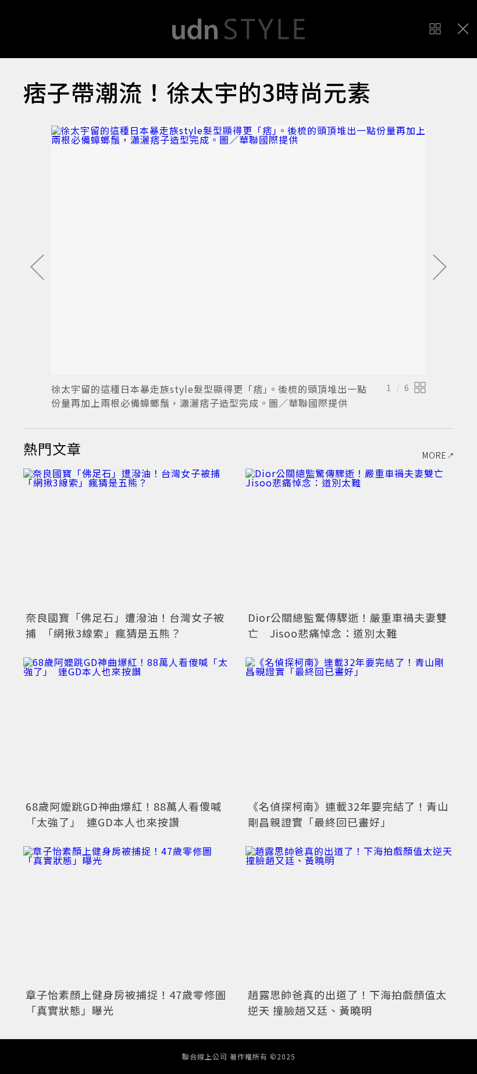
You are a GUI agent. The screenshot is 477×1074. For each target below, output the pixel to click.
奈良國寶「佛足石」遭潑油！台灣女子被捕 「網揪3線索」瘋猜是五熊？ (125, 625)
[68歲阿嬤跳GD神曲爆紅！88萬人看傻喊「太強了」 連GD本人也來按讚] (127, 726)
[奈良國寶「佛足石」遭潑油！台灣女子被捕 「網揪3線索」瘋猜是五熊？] (127, 537)
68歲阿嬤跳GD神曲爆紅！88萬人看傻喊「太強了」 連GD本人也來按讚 (124, 814)
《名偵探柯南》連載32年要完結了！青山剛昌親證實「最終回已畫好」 (348, 814)
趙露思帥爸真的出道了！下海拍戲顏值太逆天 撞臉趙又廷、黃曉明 (347, 1002)
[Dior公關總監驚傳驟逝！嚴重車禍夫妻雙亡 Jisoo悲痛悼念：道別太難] (349, 537)
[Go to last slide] (37, 268)
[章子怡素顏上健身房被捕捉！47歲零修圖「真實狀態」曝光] (127, 915)
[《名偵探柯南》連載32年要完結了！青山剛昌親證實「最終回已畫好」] (349, 726)
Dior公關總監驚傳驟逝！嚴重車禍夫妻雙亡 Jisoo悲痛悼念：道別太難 (347, 625)
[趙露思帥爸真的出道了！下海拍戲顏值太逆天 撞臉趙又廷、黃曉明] (349, 915)
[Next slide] (440, 268)
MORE (434, 455)
